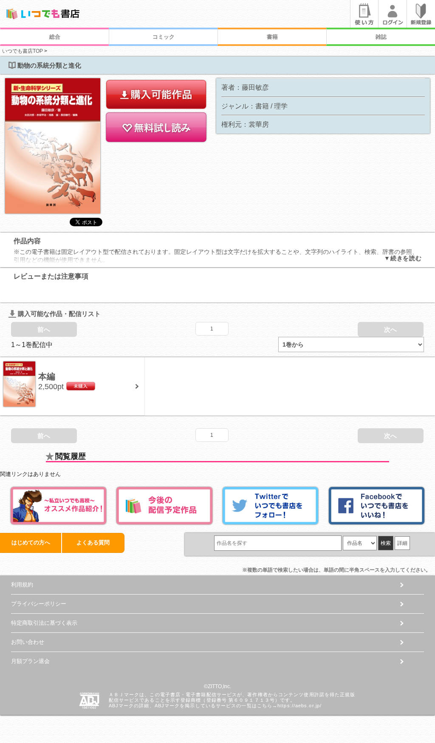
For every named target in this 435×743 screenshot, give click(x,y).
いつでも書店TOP (22, 51)
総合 (54, 37)
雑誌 (381, 37)
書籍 (272, 37)
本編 (46, 376)
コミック (164, 37)
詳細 (402, 543)
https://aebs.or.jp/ (299, 705)
